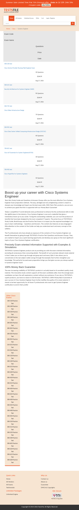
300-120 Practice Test (12, 363)
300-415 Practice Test (12, 384)
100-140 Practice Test (12, 308)
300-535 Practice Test (12, 434)
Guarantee (44, 484)
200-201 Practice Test (12, 324)
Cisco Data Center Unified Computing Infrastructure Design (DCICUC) (25, 131)
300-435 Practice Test (12, 406)
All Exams (9, 484)
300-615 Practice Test (12, 456)
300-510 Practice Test (12, 423)
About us (44, 482)
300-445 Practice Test (12, 417)
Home (11, 18)
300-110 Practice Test (12, 357)
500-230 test (8, 64)
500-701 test (8, 106)
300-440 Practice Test (12, 412)
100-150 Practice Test (12, 313)
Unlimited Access (29, 18)
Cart (42, 18)
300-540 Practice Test (12, 439)
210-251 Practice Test (12, 346)
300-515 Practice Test (12, 428)
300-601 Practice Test (12, 445)
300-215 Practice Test (12, 368)
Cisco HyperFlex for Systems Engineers (15, 174)
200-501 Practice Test (12, 335)
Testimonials (10, 487)
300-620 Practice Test (12, 461)
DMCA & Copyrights (48, 487)
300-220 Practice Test (12, 374)
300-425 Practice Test (12, 395)
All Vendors (19, 18)
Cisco (13, 29)
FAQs (37, 18)
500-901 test (8, 127)
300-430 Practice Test (12, 401)
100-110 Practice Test (12, 302)
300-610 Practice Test (12, 450)
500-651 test (8, 85)
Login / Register (50, 18)
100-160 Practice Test (12, 319)
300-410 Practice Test (12, 379)
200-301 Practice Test (12, 330)
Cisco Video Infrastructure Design (14, 110)
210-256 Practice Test (12, 352)
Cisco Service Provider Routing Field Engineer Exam (19, 68)
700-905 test (8, 169)
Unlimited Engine (12, 494)
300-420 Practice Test (12, 390)
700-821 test (8, 148)
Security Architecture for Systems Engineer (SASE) (19, 89)
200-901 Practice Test (12, 341)
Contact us (44, 479)
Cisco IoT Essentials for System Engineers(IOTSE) (18, 152)
